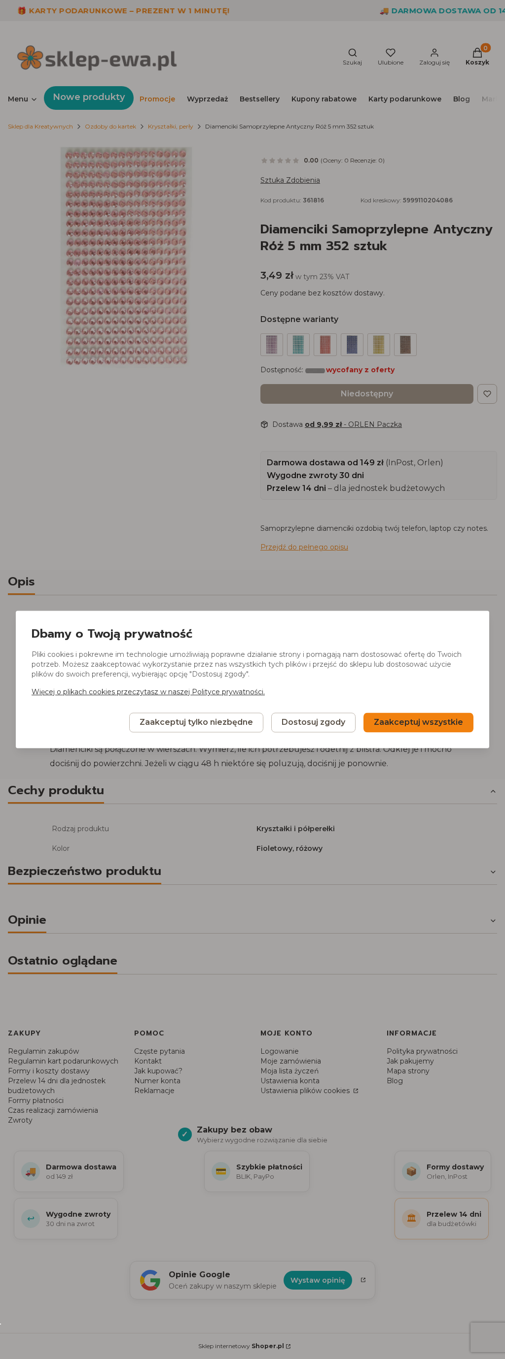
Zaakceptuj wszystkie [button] (418, 722)
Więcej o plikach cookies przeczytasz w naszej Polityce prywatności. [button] (148, 692)
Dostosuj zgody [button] (313, 722)
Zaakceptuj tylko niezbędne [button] (196, 722)
